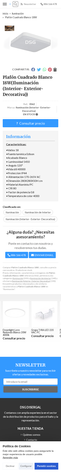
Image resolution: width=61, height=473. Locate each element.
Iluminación (18, 278)
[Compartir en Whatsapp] (44, 69)
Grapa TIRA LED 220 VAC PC (19, 331)
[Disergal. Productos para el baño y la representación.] (10, 4)
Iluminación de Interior (40, 278)
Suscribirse (30, 389)
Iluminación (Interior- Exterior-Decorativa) (31, 281)
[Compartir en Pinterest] (50, 69)
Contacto (31, 439)
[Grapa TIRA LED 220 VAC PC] (21, 314)
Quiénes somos (31, 434)
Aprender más (10, 457)
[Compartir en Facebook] (33, 69)
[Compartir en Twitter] (39, 69)
